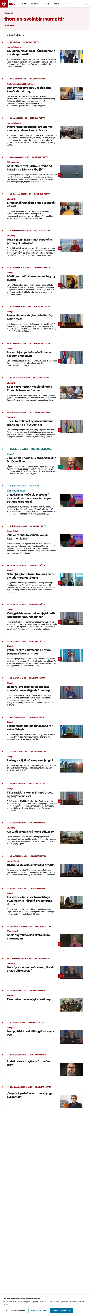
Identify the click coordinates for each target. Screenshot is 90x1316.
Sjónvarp (45, 4)
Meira (56, 4)
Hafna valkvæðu (39, 1310)
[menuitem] (27, 4)
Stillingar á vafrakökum (15, 1310)
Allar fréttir (9, 26)
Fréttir (23, 4)
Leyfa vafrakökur (61, 1310)
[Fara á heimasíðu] (10, 4)
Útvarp (34, 4)
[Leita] (86, 3)
